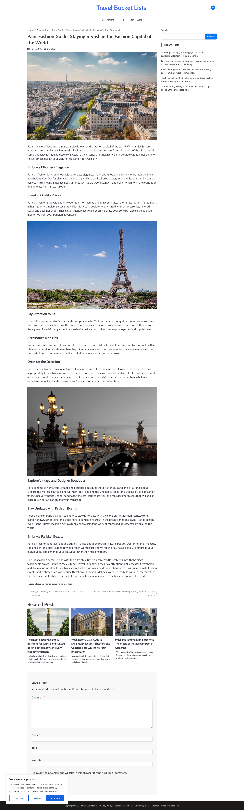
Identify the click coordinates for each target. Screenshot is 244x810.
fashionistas (51, 583)
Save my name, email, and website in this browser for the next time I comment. (80, 772)
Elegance (39, 583)
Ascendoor (152, 805)
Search (164, 30)
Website (37, 760)
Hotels (121, 19)
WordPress (174, 805)
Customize (18, 798)
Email (36, 747)
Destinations (108, 19)
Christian (51, 48)
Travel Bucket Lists (121, 7)
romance (62, 583)
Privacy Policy (105, 805)
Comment (38, 697)
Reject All (36, 798)
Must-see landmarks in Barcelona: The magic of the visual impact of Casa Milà (134, 643)
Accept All (55, 798)
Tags (70, 583)
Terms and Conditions (123, 805)
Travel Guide (136, 19)
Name (36, 735)
